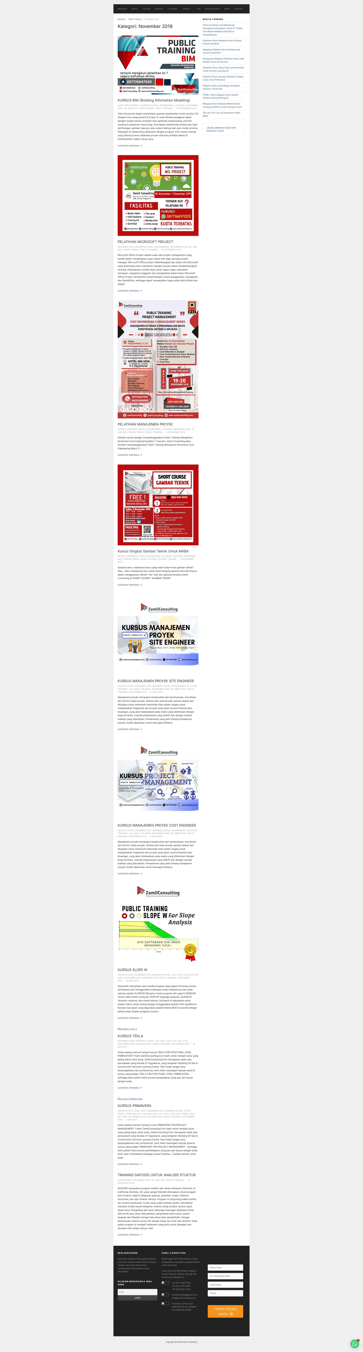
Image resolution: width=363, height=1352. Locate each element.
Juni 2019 (145, 689)
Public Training (134, 19)
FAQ (199, 9)
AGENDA (158, 9)
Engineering (167, 105)
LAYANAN (172, 9)
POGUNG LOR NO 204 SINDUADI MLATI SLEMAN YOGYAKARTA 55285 (184, 1306)
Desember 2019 (126, 247)
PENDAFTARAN (212, 9)
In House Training (172, 556)
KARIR (227, 9)
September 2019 (137, 692)
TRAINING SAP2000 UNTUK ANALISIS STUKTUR (157, 1175)
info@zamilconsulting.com (184, 1298)
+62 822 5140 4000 (181, 1286)
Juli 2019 (134, 689)
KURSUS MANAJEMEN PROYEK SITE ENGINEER (156, 681)
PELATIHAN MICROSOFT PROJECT (145, 242)
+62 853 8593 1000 (181, 1289)
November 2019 (178, 247)
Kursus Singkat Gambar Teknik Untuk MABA (153, 551)
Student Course (167, 559)
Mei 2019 (182, 1041)
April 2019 (140, 1111)
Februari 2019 (133, 1114)
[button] (355, 1344)
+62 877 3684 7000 (181, 1283)
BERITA (186, 9)
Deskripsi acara (149, 105)
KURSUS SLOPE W (132, 970)
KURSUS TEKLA (130, 1036)
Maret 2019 (188, 1114)
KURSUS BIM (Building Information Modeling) (154, 100)
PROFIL (135, 9)
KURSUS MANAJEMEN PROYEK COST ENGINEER (157, 825)
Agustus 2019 (125, 686)
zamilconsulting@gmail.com (184, 1294)
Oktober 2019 (177, 689)
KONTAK (238, 9)
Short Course (148, 559)
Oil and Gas (130, 108)
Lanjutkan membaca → (130, 145)
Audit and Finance (128, 105)
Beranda (121, 19)
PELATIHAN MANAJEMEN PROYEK (145, 424)
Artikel (122, 429)
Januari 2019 (150, 1114)
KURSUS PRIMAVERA (134, 1106)
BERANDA (122, 9)
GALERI (146, 9)
